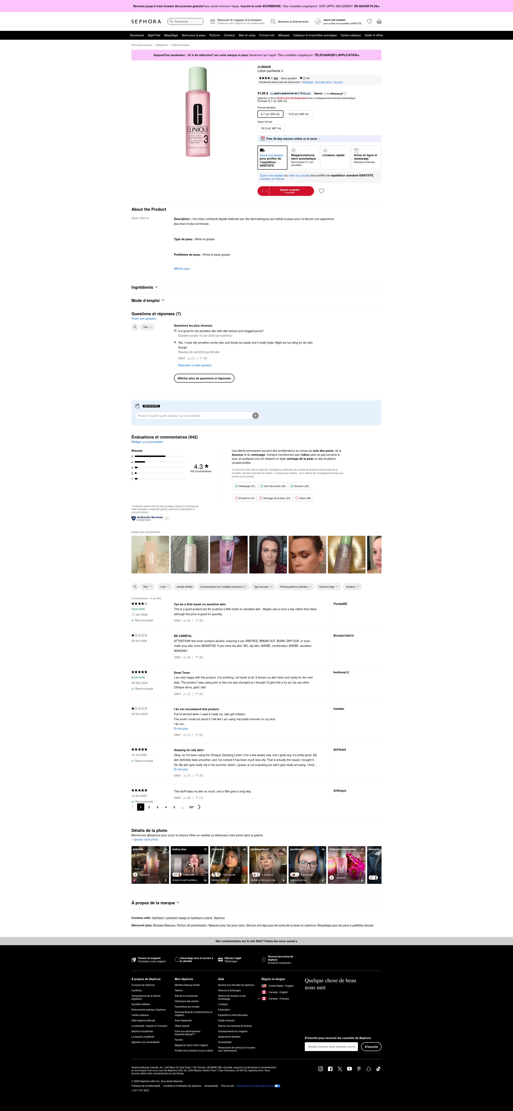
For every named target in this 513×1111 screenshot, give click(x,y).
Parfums (214, 35)
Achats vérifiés (185, 586)
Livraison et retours (272, 179)
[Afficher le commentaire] (150, 554)
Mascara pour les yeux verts (226, 925)
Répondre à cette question (195, 365)
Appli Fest (154, 35)
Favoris (179, 1039)
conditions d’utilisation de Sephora (182, 1085)
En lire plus (181, 728)
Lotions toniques (181, 45)
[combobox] (185, 21)
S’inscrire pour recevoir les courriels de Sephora (338, 1038)
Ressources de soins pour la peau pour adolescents (236, 1049)
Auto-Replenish (183, 1020)
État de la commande (186, 995)
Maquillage (171, 35)
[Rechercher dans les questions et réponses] (135, 327)
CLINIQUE (264, 67)
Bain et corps (247, 35)
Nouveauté (137, 35)
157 (191, 807)
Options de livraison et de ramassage (232, 997)
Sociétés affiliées (140, 1004)
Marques (284, 35)
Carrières (136, 990)
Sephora (219, 918)
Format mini (267, 35)
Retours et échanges (229, 990)
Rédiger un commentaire (147, 442)
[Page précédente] (132, 807)
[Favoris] (369, 21)
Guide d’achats (226, 1020)
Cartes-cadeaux (351, 35)
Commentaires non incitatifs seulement (221, 586)
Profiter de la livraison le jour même (194, 1050)
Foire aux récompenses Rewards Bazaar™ (187, 1032)
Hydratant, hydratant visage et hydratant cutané (182, 918)
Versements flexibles (229, 1036)
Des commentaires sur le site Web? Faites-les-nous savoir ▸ (256, 941)
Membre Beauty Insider (187, 984)
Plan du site (227, 1085)
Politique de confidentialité (145, 1085)
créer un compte (299, 175)
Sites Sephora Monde (143, 1020)
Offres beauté (182, 1025)
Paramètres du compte (187, 1006)
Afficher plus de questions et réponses (204, 378)
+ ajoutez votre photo (144, 839)
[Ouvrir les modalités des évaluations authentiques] (167, 518)
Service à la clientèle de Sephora (236, 984)
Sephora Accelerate (142, 1031)
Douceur (338, 82)
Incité (136, 868)
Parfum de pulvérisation (192, 925)
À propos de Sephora (143, 984)
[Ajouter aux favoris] (321, 191)
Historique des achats (186, 1001)
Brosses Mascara (164, 925)
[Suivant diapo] (375, 554)
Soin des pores (323, 82)
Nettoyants (162, 45)
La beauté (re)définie (142, 1036)
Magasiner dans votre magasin (191, 1045)
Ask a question (289, 78)
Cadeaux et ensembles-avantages (315, 35)
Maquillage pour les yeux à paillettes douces (345, 925)
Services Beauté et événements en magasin (194, 1013)
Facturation (224, 1009)
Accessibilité (225, 1042)
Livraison (223, 1004)
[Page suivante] (199, 807)
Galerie (179, 990)
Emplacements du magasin (233, 1031)
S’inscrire (371, 1047)
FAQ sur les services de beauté (235, 1025)
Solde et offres (374, 35)
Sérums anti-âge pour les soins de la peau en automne (281, 925)
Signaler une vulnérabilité (145, 1042)
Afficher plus (182, 268)
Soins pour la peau (194, 35)
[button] (324, 94)
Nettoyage (307, 82)
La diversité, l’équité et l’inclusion (149, 1025)
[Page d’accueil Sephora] (146, 21)
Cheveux (229, 35)
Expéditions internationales (233, 1015)
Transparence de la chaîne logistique (146, 997)
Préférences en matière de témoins (255, 1085)
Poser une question (143, 318)
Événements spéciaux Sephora (148, 1009)
